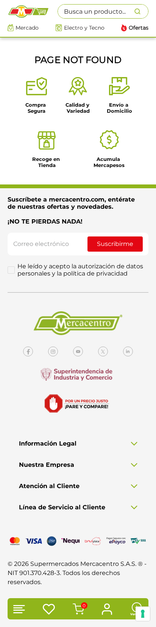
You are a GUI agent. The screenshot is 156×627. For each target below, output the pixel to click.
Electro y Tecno (84, 28)
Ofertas (138, 28)
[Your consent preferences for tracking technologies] (143, 614)
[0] (77, 610)
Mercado (27, 28)
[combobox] (103, 11)
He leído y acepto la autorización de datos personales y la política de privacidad (80, 270)
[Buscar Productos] (141, 11)
